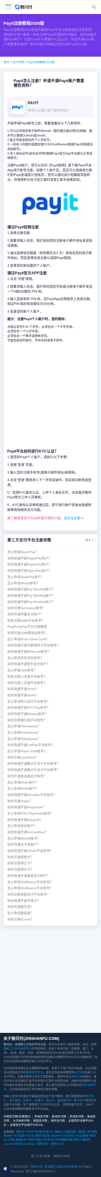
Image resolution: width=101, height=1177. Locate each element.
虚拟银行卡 (64, 1100)
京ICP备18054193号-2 (40, 1171)
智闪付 (20, 1131)
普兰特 (55, 1139)
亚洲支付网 (41, 1116)
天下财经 (29, 1139)
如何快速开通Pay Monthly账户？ (31, 589)
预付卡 (50, 1100)
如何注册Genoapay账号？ (26, 608)
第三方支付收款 (40, 1156)
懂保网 (86, 1139)
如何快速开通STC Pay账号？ (28, 707)
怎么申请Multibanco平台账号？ (30, 882)
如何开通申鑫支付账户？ (25, 614)
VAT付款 (79, 1072)
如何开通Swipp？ (20, 801)
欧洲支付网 (59, 1116)
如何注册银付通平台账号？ (27, 720)
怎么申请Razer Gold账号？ (27, 751)
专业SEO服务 (33, 1135)
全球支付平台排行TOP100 (26, 1125)
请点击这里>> (74, 518)
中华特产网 (31, 1131)
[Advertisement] (50, 395)
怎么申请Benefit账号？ (24, 838)
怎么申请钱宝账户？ (22, 826)
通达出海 (44, 1131)
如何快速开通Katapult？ (25, 820)
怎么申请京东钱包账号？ (25, 658)
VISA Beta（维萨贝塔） (36, 1143)
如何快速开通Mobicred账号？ (29, 651)
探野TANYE (57, 1143)
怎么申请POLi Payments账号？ (30, 813)
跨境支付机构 (61, 1156)
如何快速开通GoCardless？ (27, 832)
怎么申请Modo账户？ (23, 782)
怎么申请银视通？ (20, 913)
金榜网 (19, 1139)
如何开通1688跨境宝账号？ (27, 633)
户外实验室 (18, 1135)
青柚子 (78, 1139)
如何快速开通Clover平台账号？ (30, 851)
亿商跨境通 (69, 1131)
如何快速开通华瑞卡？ (23, 900)
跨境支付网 (40, 1120)
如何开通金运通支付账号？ (27, 776)
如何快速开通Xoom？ (23, 689)
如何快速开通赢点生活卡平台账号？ (33, 763)
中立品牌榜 (81, 1135)
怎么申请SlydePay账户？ (25, 577)
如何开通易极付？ (20, 857)
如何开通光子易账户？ (23, 844)
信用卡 (27, 1100)
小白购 (11, 1139)
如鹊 (70, 1139)
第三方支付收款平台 (19, 1048)
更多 (88, 540)
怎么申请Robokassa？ (23, 726)
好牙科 (70, 1135)
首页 (6, 62)
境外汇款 (76, 1076)
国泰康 (63, 1139)
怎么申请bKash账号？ (23, 583)
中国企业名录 (42, 1139)
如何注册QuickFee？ (22, 757)
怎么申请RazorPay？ (22, 552)
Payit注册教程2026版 (40, 62)
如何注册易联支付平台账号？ (28, 894)
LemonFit (9, 1143)
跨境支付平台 (34, 1072)
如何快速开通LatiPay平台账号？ (30, 745)
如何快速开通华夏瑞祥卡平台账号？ (33, 645)
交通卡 (39, 1100)
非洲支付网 (77, 1116)
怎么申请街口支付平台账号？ (28, 701)
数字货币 (79, 1100)
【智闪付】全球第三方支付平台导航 (53, 1166)
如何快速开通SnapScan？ (26, 807)
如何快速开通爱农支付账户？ (28, 664)
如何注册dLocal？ (20, 919)
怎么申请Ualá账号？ (22, 670)
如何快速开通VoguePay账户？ (29, 558)
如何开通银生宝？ (20, 907)
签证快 (46, 1135)
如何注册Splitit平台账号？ (26, 620)
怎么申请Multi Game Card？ (28, 639)
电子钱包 (14, 1100)
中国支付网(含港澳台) (17, 1116)
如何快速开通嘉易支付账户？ (28, 876)
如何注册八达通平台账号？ (27, 676)
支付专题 (18, 62)
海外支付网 (58, 1120)
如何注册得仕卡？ (20, 863)
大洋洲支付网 (21, 1120)
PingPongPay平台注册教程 (27, 626)
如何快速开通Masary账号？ (27, 714)
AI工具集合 (56, 1131)
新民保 (19, 1143)
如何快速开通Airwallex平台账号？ (32, 795)
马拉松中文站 (58, 1135)
